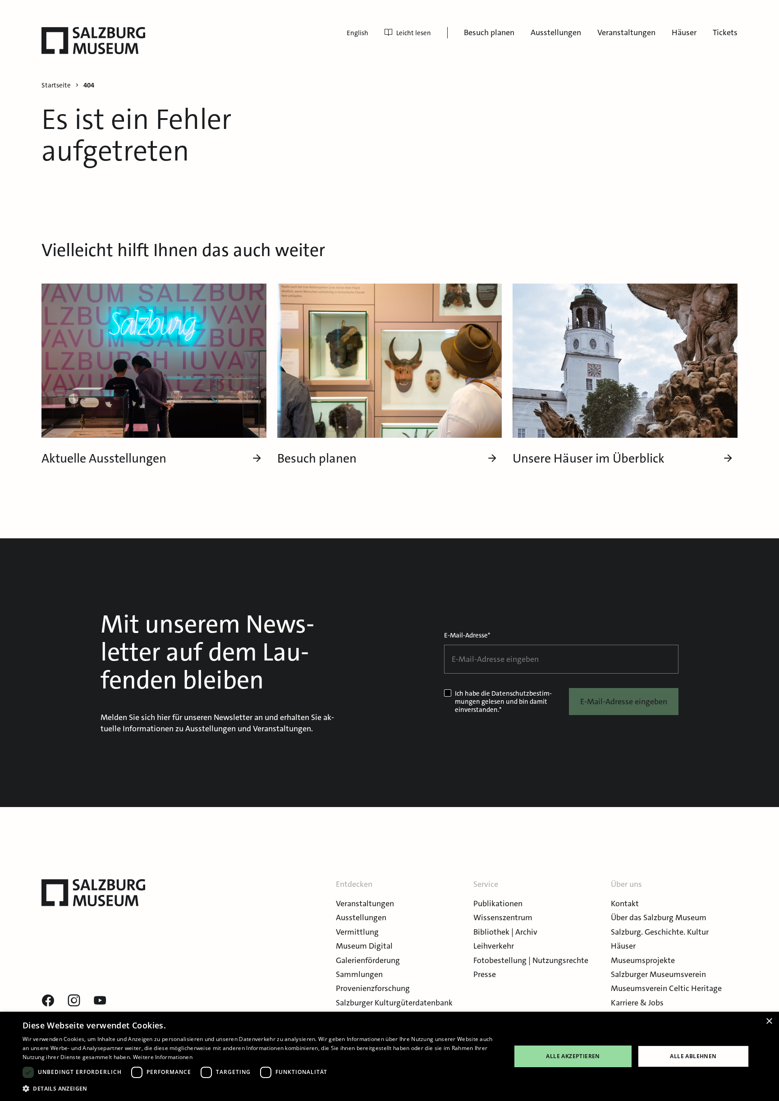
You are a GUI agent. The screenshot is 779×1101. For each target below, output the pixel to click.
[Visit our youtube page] (100, 1001)
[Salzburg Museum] (93, 40)
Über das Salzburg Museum (658, 917)
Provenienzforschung (373, 988)
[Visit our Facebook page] (47, 1001)
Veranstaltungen (626, 32)
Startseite (56, 85)
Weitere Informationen (162, 1057)
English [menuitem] (357, 32)
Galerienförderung (368, 960)
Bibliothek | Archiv (505, 932)
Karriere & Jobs (637, 1002)
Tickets (725, 32)
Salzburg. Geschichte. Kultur (660, 932)
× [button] (768, 1021)
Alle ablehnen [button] (693, 1056)
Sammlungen (359, 974)
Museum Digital (364, 945)
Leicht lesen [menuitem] (413, 32)
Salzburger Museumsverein (658, 974)
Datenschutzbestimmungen (503, 697)
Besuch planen (489, 32)
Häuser (684, 32)
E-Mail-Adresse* (467, 635)
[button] (260, 1088)
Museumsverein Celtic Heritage (666, 988)
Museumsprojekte (643, 960)
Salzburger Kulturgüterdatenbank (394, 1002)
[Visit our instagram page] (74, 1001)
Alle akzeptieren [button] (573, 1056)
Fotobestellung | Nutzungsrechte (530, 960)
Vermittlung (357, 932)
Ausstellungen (556, 32)
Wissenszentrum (502, 917)
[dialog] (389, 1056)
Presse (484, 974)
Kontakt (625, 903)
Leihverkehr (493, 945)
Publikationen (497, 903)
